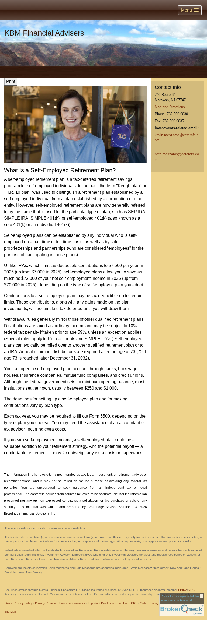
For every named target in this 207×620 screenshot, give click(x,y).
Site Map (10, 611)
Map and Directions (170, 107)
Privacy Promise (46, 603)
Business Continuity (72, 603)
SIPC (191, 589)
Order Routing (149, 603)
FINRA (182, 589)
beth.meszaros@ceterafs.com (177, 156)
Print (10, 81)
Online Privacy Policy (18, 603)
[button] (190, 10)
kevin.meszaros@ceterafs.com (177, 137)
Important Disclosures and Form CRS (112, 603)
